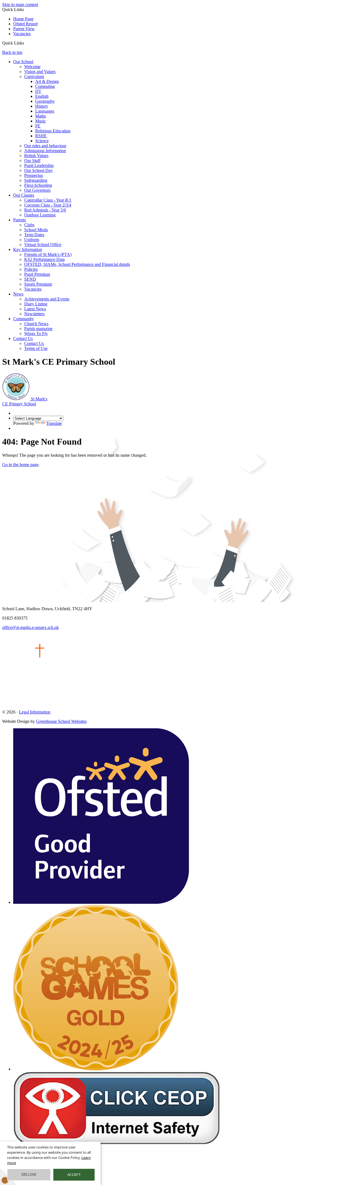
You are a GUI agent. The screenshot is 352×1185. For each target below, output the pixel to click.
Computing (45, 86)
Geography (45, 101)
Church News (36, 323)
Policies (31, 269)
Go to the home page (20, 464)
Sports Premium (38, 284)
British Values (36, 155)
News (18, 294)
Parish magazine (38, 328)
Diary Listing (35, 304)
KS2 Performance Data (44, 259)
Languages (44, 111)
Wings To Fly (36, 333)
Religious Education (52, 131)
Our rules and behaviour (45, 145)
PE (37, 126)
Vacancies (22, 33)
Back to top (12, 52)
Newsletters (34, 313)
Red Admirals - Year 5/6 (45, 210)
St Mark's (24, 401)
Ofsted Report (25, 23)
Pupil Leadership (39, 165)
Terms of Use (36, 348)
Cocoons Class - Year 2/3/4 (47, 205)
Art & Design (47, 81)
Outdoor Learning (40, 215)
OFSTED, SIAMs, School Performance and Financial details (77, 264)
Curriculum (34, 76)
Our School (23, 61)
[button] (26, 42)
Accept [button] (74, 1174)
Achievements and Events (46, 299)
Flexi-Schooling (38, 185)
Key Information (27, 249)
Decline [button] (29, 1174)
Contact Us (23, 338)
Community (23, 318)
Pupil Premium (37, 274)
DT (38, 91)
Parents (19, 220)
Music (40, 121)
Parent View (24, 28)
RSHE (41, 135)
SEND (30, 279)
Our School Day (38, 170)
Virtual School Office (42, 244)
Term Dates (34, 234)
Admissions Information (45, 150)
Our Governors (37, 190)
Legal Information (34, 712)
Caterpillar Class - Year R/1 (48, 200)
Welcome (32, 66)
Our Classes (23, 195)
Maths (40, 116)
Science (42, 140)
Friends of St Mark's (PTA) (48, 254)
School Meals (36, 229)
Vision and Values (40, 71)
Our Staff (32, 160)
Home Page (23, 18)
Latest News (35, 308)
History (41, 106)
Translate (54, 423)
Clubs (29, 224)
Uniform (31, 239)
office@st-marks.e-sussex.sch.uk (30, 627)
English (41, 96)
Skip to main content (20, 4)
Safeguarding (35, 180)
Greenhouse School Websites (61, 721)
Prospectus (33, 175)
